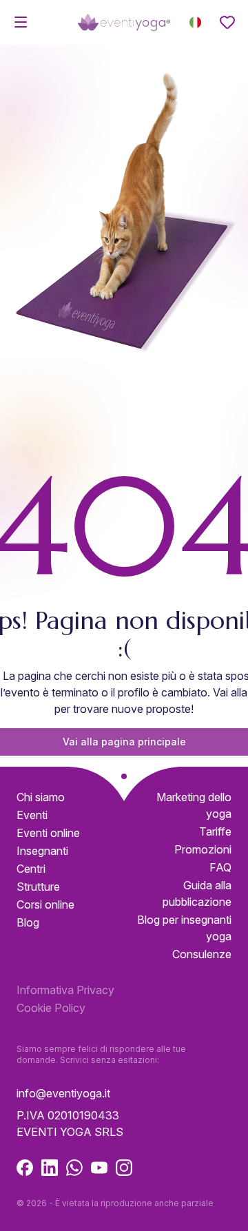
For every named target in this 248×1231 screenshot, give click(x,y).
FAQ (220, 867)
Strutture (38, 886)
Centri (31, 869)
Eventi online (48, 833)
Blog (28, 922)
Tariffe (215, 831)
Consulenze (201, 954)
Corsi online (45, 904)
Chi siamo (41, 797)
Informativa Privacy (65, 990)
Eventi (32, 815)
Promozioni (202, 849)
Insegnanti (42, 851)
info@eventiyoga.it (63, 1093)
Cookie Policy (51, 1008)
